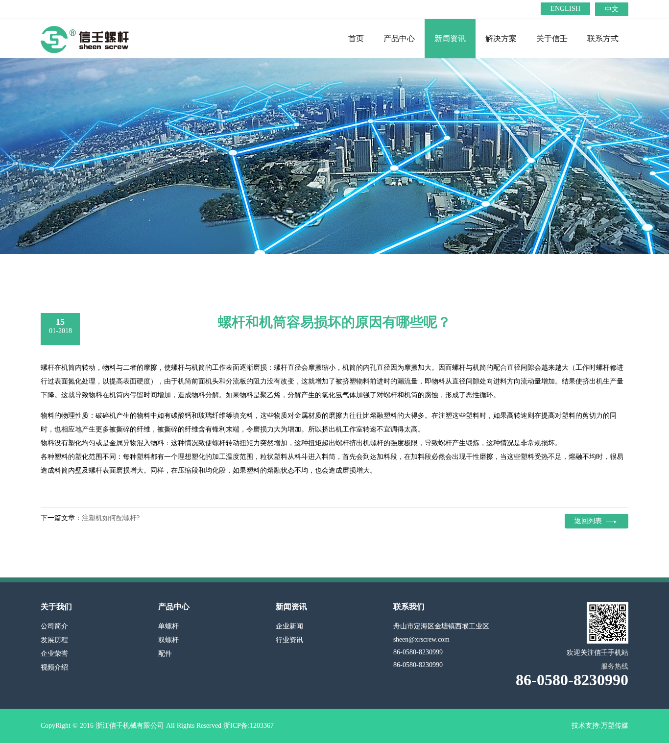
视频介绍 (54, 667)
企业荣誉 (54, 653)
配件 (165, 653)
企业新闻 (289, 626)
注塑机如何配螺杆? (111, 518)
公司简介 (54, 626)
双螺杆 (168, 640)
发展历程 (54, 640)
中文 (612, 9)
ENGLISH (565, 8)
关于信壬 (552, 38)
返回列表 (588, 521)
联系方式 (603, 38)
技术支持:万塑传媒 (600, 725)
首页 (356, 38)
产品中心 (399, 38)
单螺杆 (168, 626)
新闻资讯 (450, 38)
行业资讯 (289, 640)
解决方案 (501, 38)
